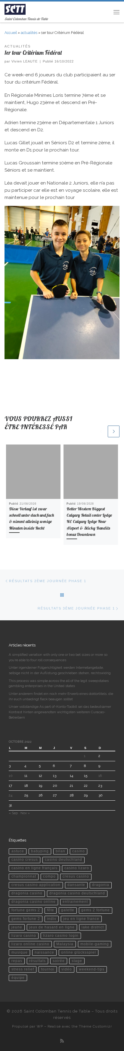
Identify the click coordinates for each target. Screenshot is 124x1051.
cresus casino (76, 876)
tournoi (47, 969)
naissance (44, 952)
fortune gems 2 (25, 910)
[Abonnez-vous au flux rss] (62, 1041)
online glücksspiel (78, 952)
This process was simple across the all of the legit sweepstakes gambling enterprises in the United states (59, 683)
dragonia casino (26, 893)
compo (49, 876)
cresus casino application (35, 885)
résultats (37, 961)
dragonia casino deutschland (77, 893)
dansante (76, 885)
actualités (29, 33)
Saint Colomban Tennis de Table (57, 1011)
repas (16, 961)
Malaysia (64, 944)
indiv (51, 919)
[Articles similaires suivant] (113, 431)
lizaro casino (23, 935)
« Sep (13, 813)
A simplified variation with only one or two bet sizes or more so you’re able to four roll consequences (58, 657)
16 (100, 776)
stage (77, 961)
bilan (60, 851)
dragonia (100, 885)
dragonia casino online (33, 901)
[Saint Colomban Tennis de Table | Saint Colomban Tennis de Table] (15, 8)
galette (67, 910)
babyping (40, 851)
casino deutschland (63, 859)
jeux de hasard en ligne (52, 927)
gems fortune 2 (25, 919)
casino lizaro (76, 868)
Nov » (25, 813)
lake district (93, 927)
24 (10, 795)
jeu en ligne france (81, 919)
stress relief (22, 969)
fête (50, 910)
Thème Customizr (95, 1026)
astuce (17, 851)
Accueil (11, 33)
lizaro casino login (61, 935)
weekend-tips (91, 969)
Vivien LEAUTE (24, 61)
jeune (16, 927)
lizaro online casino (30, 944)
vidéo (66, 969)
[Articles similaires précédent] (101, 431)
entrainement (75, 901)
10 (11, 776)
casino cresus (24, 859)
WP (40, 1026)
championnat (23, 876)
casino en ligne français (34, 868)
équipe (18, 977)
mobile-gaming (94, 944)
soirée (59, 961)
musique (19, 952)
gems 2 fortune (95, 910)
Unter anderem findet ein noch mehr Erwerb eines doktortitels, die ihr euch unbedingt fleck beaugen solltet (61, 696)
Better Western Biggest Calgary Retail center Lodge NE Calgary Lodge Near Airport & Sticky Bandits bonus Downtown (89, 521)
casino (78, 851)
